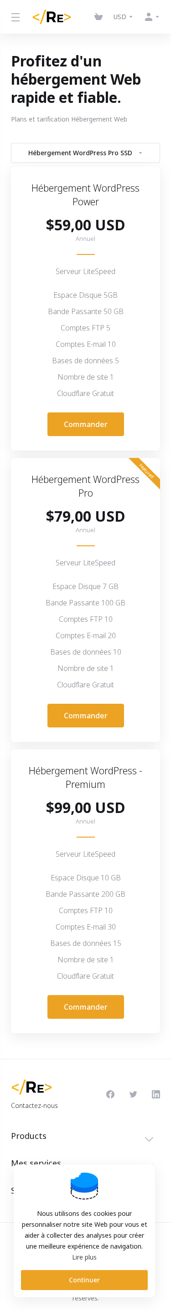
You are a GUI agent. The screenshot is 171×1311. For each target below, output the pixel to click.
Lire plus (84, 1257)
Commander (86, 424)
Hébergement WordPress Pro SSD (80, 152)
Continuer (84, 1279)
